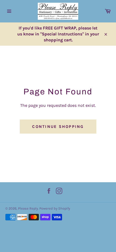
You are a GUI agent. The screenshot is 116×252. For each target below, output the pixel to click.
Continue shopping (58, 126)
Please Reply (28, 208)
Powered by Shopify (54, 208)
